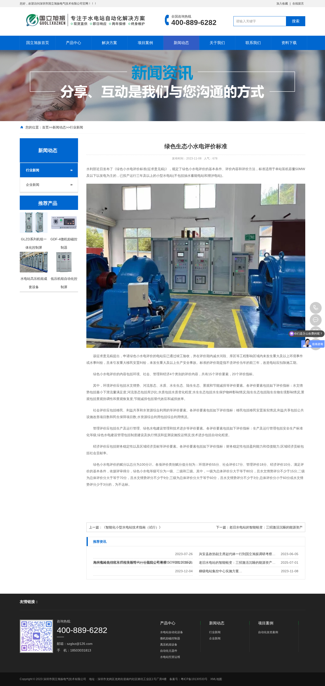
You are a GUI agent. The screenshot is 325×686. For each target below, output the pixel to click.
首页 (45, 127)
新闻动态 (181, 43)
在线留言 (298, 3)
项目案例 (145, 43)
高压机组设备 (168, 644)
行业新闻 (76, 127)
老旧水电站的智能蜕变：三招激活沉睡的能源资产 (266, 527)
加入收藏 (282, 3)
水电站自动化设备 (171, 632)
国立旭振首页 (37, 43)
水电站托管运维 (170, 657)
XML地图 (216, 679)
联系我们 (253, 43)
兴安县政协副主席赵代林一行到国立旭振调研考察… (237, 554)
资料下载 (289, 43)
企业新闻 (32, 185)
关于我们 (217, 43)
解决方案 (109, 43)
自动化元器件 (168, 650)
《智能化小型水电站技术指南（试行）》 (132, 527)
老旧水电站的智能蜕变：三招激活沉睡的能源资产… (237, 562)
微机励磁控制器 (170, 638)
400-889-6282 (316, 308)
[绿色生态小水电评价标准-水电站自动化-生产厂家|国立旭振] (85, 20)
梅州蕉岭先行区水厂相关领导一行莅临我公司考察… (131, 562)
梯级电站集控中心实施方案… (220, 571)
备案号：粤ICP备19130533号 (188, 679)
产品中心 (73, 43)
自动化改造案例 (268, 632)
